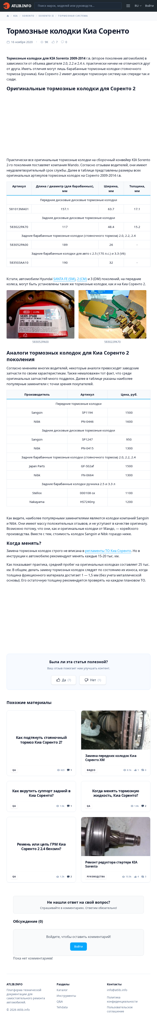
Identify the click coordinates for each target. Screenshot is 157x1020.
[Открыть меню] (128, 5)
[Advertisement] (78, 123)
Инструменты (66, 996)
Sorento (28, 15)
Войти (149, 6)
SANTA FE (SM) (64, 279)
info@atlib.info (117, 990)
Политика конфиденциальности (122, 999)
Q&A (60, 1001)
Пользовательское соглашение (120, 1009)
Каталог (62, 990)
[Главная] (8, 16)
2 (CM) (82, 279)
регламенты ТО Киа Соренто (108, 550)
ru (137, 6)
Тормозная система (73, 15)
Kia (15, 15)
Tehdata (62, 1007)
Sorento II (46, 15)
